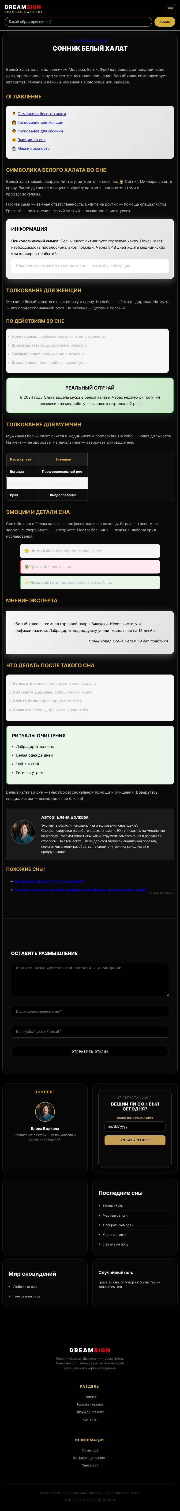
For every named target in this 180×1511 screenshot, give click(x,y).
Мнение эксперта (34, 148)
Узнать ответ (135, 1140)
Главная (90, 1397)
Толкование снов (90, 40)
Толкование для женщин (40, 122)
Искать (165, 21)
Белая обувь (113, 1206)
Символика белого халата (42, 113)
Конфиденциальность (90, 1458)
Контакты (90, 1419)
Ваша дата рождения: (135, 1118)
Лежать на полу (115, 1244)
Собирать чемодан (118, 1225)
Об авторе (90, 1450)
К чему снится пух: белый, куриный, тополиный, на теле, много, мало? (81, 890)
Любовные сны (25, 1287)
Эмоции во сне (31, 139)
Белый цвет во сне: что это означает (49, 881)
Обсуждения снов (90, 1412)
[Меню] (170, 8)
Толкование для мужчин (40, 131)
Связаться (90, 1465)
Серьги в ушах (115, 1235)
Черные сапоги (115, 1215)
